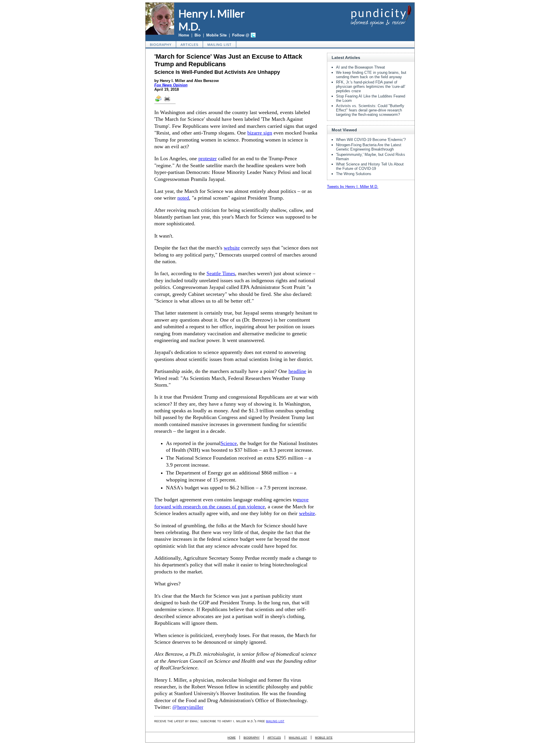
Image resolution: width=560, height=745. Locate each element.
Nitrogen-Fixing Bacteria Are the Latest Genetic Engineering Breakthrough (368, 147)
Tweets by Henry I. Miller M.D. (352, 186)
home (232, 737)
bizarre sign (259, 133)
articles (189, 44)
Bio (198, 35)
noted (183, 198)
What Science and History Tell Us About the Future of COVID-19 (370, 166)
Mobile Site (216, 35)
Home (183, 35)
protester (207, 158)
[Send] (158, 101)
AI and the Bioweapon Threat (360, 67)
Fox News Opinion (171, 85)
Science (228, 443)
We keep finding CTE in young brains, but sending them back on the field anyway (371, 74)
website (232, 248)
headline (297, 371)
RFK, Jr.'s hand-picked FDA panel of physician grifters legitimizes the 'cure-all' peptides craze (370, 86)
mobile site (323, 737)
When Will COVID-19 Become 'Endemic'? (371, 139)
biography (161, 44)
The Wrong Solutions (353, 174)
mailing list (219, 44)
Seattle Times (220, 273)
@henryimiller (187, 707)
